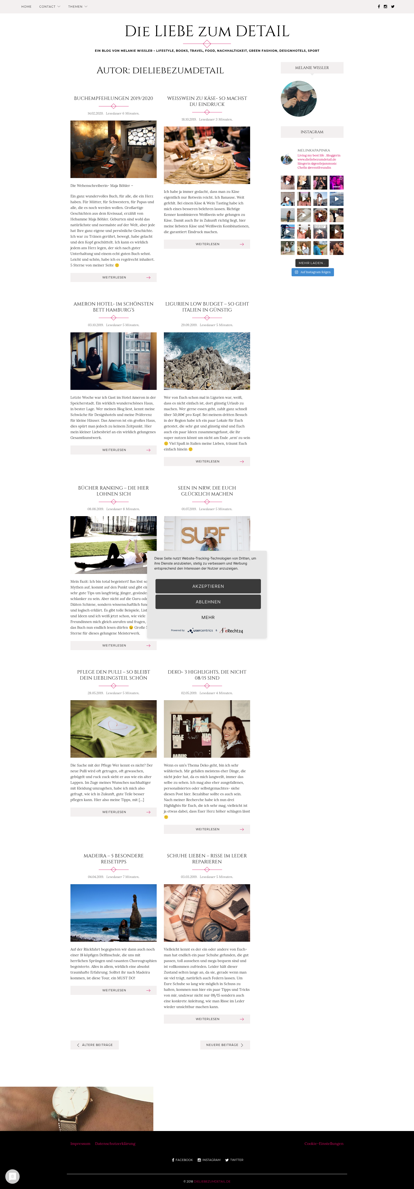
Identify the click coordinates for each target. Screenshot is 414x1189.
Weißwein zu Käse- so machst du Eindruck (207, 101)
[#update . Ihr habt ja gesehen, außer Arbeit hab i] (288, 199)
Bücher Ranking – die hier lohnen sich (113, 491)
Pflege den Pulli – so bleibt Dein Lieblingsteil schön (113, 675)
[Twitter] (393, 6)
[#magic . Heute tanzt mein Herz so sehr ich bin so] (337, 199)
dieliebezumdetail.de (212, 1181)
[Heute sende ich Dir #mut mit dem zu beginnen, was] (304, 248)
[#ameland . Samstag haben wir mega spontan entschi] (288, 231)
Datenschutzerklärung (115, 1143)
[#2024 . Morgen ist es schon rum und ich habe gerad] (304, 199)
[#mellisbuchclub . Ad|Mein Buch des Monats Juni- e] (304, 215)
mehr (208, 617)
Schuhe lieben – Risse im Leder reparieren (207, 859)
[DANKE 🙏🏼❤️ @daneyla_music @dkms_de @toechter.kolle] (288, 183)
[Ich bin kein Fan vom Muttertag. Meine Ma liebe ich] (304, 231)
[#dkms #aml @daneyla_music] (304, 183)
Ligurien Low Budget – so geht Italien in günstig (207, 307)
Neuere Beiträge (222, 1045)
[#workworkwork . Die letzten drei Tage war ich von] (288, 248)
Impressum (80, 1143)
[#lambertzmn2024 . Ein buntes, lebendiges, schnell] (337, 248)
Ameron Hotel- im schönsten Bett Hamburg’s (114, 307)
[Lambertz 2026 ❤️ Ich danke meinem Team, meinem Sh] (320, 183)
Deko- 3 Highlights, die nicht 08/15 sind (207, 675)
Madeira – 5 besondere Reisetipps (114, 859)
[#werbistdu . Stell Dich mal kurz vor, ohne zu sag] (320, 199)
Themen (75, 6)
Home (26, 6)
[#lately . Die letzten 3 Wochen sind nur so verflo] (337, 215)
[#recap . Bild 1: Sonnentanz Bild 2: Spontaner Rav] (288, 215)
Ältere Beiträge (97, 1045)
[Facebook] (378, 6)
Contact (47, 6)
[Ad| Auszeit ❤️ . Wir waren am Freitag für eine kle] (320, 231)
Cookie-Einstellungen (324, 1143)
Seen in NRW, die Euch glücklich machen (207, 491)
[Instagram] (385, 6)
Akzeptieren (208, 586)
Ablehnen (208, 601)
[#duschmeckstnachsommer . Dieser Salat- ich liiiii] (320, 215)
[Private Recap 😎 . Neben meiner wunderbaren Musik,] (337, 183)
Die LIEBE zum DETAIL (207, 31)
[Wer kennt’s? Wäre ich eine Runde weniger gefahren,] (337, 231)
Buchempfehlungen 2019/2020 (113, 98)
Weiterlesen (114, 277)
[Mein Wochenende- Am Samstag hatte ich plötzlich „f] (320, 248)
